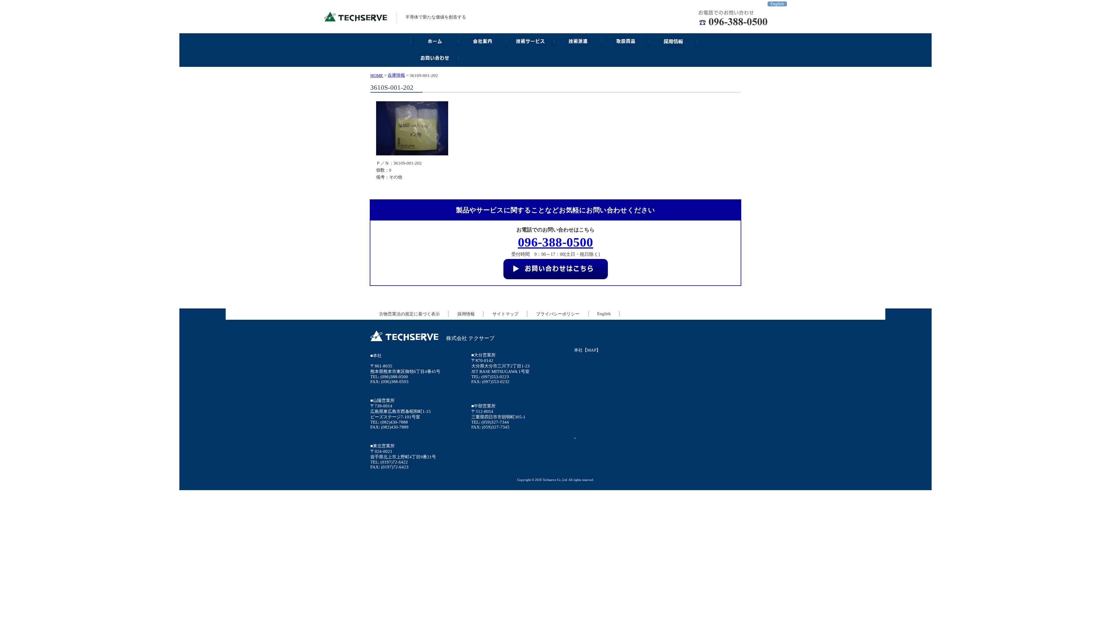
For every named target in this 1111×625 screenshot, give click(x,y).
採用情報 (466, 314)
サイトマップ (505, 314)
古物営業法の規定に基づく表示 (409, 314)
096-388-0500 (555, 242)
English (777, 3)
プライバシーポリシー (558, 314)
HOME (376, 75)
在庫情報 (396, 75)
